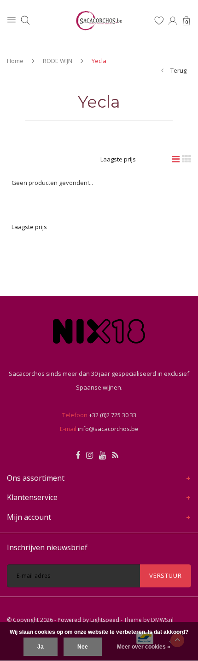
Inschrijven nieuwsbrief (47, 547)
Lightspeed (104, 620)
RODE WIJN (57, 61)
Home (15, 61)
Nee (82, 647)
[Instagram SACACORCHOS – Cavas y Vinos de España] (89, 455)
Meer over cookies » (143, 647)
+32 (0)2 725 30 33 (112, 415)
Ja (40, 647)
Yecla (99, 61)
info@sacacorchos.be (108, 429)
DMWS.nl (162, 620)
